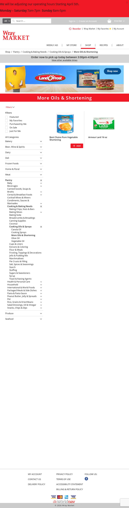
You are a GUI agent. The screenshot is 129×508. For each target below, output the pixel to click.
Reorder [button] (77, 28)
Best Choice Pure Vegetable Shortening (64, 138)
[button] (64, 78)
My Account (35, 474)
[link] (86, 478)
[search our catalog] (13, 20)
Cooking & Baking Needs (35, 51)
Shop (7, 51)
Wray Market (89, 28)
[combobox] (7, 20)
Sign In (72, 21)
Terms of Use (63, 479)
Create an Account (88, 21)
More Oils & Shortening (86, 51)
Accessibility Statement (69, 484)
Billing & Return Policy (69, 489)
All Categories (12, 137)
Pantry (16, 51)
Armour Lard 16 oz (97, 137)
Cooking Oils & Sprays (60, 51)
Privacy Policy (64, 474)
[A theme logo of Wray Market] (18, 38)
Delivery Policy (36, 484)
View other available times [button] (64, 60)
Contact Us (34, 479)
